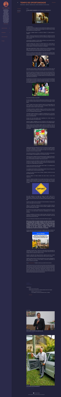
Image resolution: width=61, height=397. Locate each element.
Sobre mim (27, 4)
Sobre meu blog (33, 4)
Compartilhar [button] (19, 8)
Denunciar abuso (4, 36)
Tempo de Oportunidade (33, 2)
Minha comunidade (39, 4)
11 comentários (32, 332)
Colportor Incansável (33, 386)
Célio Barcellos (5, 8)
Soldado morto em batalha (34, 331)
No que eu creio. (46, 4)
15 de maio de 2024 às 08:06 (35, 288)
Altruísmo (18, 12)
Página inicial (22, 4)
